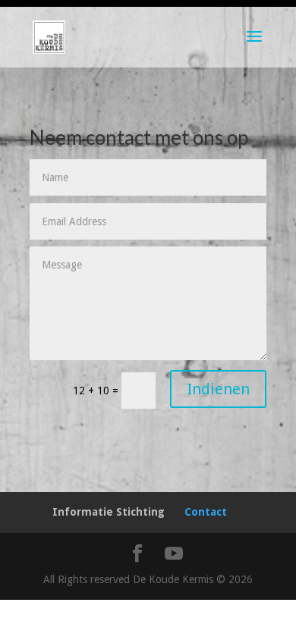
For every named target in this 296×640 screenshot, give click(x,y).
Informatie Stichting (108, 512)
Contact (205, 512)
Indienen (218, 389)
